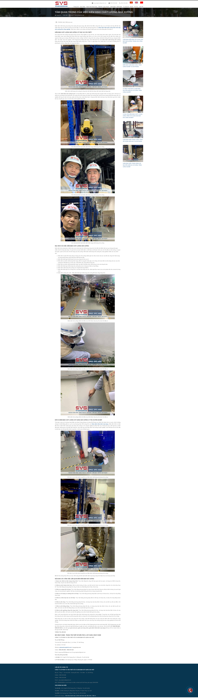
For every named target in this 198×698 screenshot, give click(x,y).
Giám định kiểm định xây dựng (100, 424)
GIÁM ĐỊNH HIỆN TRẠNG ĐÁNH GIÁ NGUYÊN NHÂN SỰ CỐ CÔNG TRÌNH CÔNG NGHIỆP (132, 165)
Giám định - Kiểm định (116, 6)
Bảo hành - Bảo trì (91, 695)
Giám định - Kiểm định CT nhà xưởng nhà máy (73, 15)
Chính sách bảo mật (81, 695)
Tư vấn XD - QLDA (128, 6)
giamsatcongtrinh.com (65, 647)
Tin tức (136, 6)
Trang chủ (76, 6)
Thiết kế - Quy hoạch (103, 6)
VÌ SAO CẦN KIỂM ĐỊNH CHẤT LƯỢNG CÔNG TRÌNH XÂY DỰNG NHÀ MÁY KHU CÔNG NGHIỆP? (132, 116)
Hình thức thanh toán (70, 695)
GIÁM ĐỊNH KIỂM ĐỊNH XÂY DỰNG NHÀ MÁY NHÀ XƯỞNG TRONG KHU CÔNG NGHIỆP (133, 41)
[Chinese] (141, 2)
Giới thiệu (82, 6)
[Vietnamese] (131, 2)
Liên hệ (141, 6)
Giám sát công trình (91, 6)
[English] (136, 2)
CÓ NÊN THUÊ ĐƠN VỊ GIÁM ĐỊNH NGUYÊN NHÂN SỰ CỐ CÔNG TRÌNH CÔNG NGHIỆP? (132, 90)
